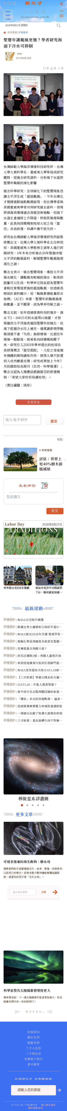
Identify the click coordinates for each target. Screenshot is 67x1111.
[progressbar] (48, 11)
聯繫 (8, 15)
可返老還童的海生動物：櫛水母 (27, 861)
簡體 (61, 11)
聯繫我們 (33, 1042)
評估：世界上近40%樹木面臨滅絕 (50, 463)
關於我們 (33, 1037)
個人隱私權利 (48, 1105)
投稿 (8, 11)
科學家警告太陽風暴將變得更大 (27, 990)
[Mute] (42, 11)
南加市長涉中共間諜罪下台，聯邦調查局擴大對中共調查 (48, 590)
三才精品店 (33, 1053)
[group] (37, 14)
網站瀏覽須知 (35, 1108)
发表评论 (33, 402)
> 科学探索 (45, 450)
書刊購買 (33, 1064)
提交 (54, 421)
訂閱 (8, 19)
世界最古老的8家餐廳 (16, 588)
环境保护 (23, 33)
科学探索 (12, 33)
